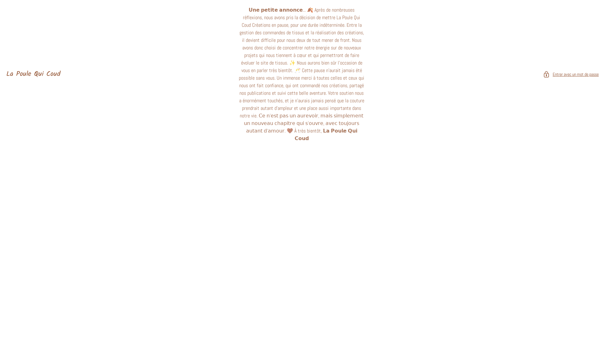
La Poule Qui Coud (33, 74)
